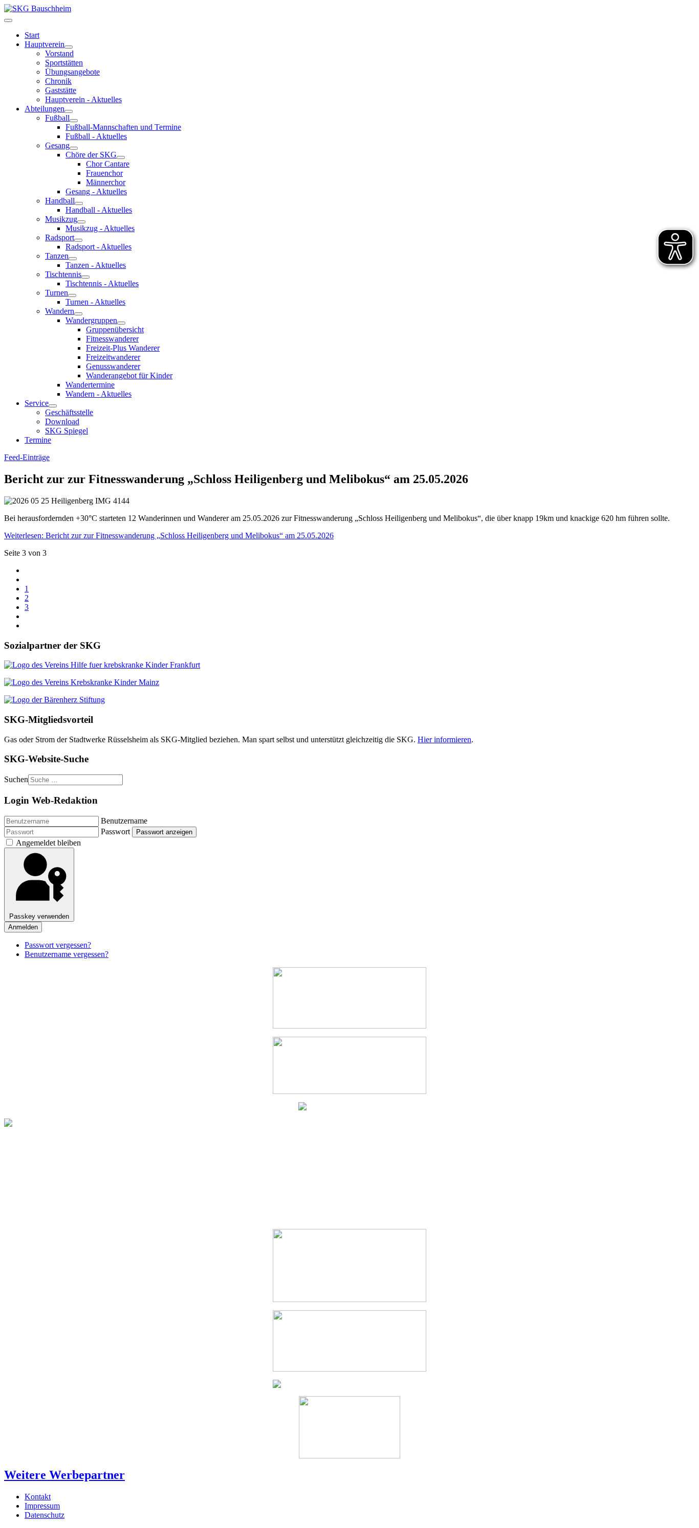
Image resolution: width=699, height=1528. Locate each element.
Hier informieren (444, 739)
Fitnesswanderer (112, 338)
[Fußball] (74, 120)
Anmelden (23, 927)
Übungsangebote (72, 71)
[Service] (53, 405)
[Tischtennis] (85, 277)
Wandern (59, 311)
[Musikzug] (81, 221)
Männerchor (105, 182)
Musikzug (61, 219)
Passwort (115, 831)
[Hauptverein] (68, 47)
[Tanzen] (73, 258)
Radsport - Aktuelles (98, 246)
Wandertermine (90, 384)
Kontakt (38, 1496)
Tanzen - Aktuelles (95, 265)
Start (32, 35)
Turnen (56, 292)
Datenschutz (44, 1515)
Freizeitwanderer (113, 357)
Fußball (57, 117)
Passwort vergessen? (58, 945)
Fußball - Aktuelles (96, 136)
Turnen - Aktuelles (95, 302)
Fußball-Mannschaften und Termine (123, 127)
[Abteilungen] (68, 111)
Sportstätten (64, 62)
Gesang (57, 145)
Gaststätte (60, 90)
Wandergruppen (91, 320)
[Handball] (79, 203)
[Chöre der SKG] (121, 157)
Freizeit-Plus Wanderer (123, 348)
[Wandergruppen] (121, 323)
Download (62, 421)
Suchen (16, 779)
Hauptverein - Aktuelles (83, 99)
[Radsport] (78, 240)
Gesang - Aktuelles (96, 191)
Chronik (58, 81)
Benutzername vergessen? (66, 954)
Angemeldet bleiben (48, 842)
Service (37, 403)
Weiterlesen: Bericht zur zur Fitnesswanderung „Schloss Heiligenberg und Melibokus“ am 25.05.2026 (169, 535)
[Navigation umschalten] (8, 20)
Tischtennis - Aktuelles (102, 283)
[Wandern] (78, 313)
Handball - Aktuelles (98, 210)
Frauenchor (104, 173)
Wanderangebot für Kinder (129, 375)
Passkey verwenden (39, 916)
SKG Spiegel (66, 430)
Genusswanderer (113, 366)
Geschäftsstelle (69, 412)
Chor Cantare (107, 163)
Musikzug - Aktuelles (100, 228)
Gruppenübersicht (115, 329)
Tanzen (57, 256)
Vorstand (59, 53)
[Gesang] (74, 148)
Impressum (42, 1505)
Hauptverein (44, 44)
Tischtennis (63, 274)
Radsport (59, 237)
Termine (38, 440)
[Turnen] (72, 295)
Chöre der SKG (91, 154)
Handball (60, 200)
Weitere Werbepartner (64, 1474)
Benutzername (124, 820)
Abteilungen (44, 108)
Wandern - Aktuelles (98, 394)
